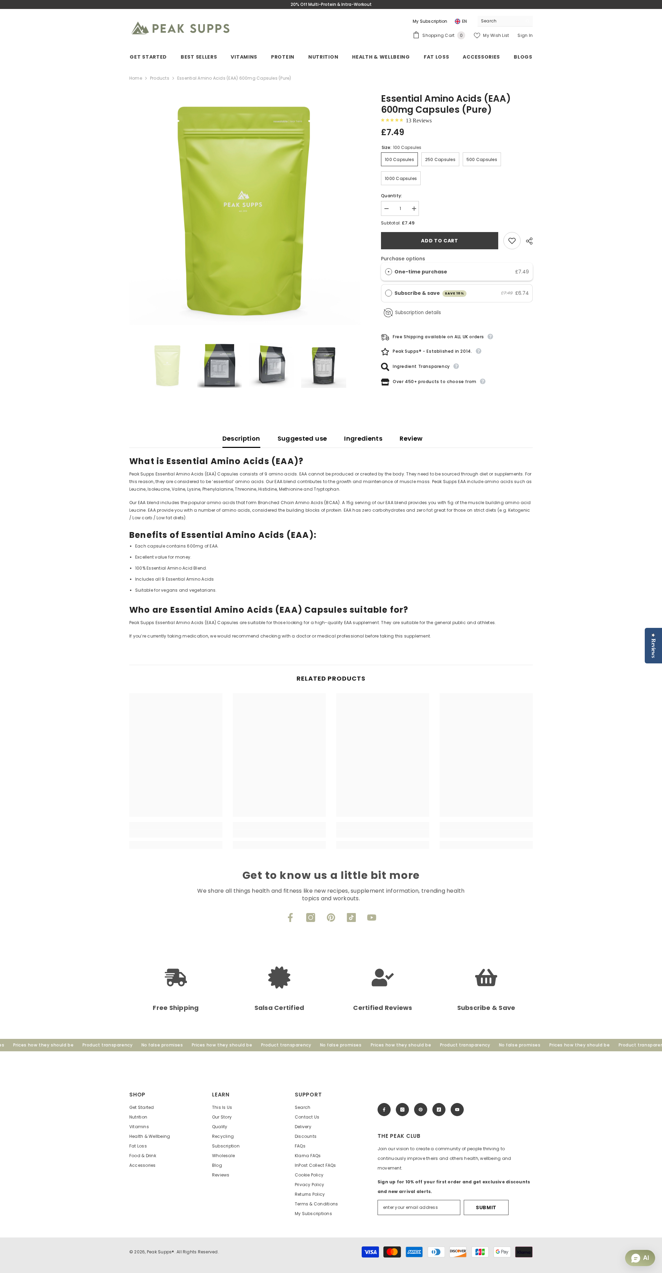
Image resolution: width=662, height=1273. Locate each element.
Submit (486, 1207)
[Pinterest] (331, 917)
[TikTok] (351, 917)
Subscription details (418, 312)
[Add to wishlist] (512, 240)
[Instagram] (310, 917)
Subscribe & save (429, 293)
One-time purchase (420, 271)
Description (241, 438)
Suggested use (302, 438)
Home (135, 78)
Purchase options (403, 258)
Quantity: (391, 196)
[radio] (388, 271)
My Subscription (430, 21)
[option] (245, 209)
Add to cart (439, 240)
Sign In (525, 35)
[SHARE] (527, 241)
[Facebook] (290, 917)
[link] (175, 834)
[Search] (505, 21)
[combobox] (500, 21)
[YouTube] (371, 917)
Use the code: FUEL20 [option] (331, 4)
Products (159, 78)
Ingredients (363, 438)
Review (411, 438)
